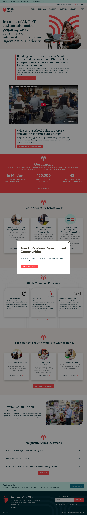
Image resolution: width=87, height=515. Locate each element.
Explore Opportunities (29, 266)
